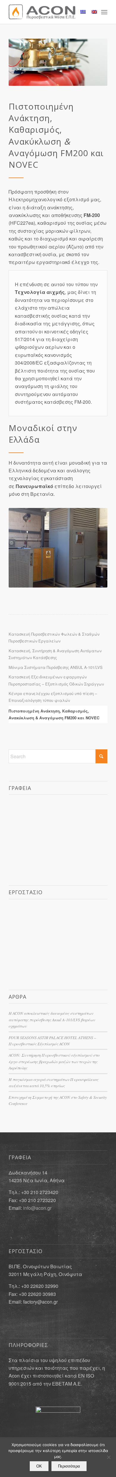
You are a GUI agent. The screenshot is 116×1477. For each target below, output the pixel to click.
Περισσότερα (69, 1466)
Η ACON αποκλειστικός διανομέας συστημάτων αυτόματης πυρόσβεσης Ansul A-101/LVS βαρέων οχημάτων (52, 1019)
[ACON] (48, 12)
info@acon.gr (37, 1207)
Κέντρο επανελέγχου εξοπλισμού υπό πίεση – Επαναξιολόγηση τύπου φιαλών (53, 697)
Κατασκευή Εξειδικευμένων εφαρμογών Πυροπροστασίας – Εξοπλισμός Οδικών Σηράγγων (56, 680)
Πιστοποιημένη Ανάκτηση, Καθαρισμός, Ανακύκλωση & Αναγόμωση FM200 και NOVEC (54, 714)
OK (39, 1466)
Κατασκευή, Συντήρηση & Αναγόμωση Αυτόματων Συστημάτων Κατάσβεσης (55, 654)
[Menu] (104, 12)
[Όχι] (109, 1457)
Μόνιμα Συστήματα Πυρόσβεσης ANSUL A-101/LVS (56, 667)
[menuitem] (104, 12)
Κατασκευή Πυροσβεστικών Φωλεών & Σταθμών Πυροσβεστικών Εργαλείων (54, 637)
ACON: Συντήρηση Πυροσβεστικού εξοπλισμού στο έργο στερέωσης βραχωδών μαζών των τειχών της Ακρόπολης (54, 1061)
